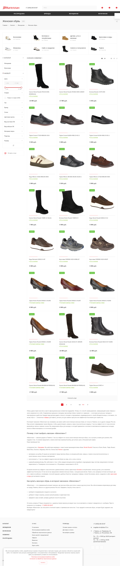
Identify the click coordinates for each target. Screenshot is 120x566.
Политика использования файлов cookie (43, 557)
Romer (60, 449)
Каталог (6, 523)
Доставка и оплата (68, 530)
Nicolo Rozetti (88, 447)
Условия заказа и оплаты (70, 527)
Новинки (6, 534)
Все (83, 404)
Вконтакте (93, 547)
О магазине (35, 527)
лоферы (46, 417)
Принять (43, 562)
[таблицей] (117, 58)
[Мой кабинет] (116, 2)
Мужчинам (7, 531)
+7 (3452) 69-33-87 (32, 8)
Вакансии (35, 540)
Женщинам (7, 527)
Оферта (34, 537)
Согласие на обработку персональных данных (43, 558)
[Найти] (94, 7)
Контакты (34, 543)
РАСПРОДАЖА (7, 538)
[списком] (114, 58)
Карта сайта (35, 545)
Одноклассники (102, 547)
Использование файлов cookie (41, 530)
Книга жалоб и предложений (40, 535)
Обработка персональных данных (42, 532)
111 (80, 404)
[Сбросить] (13, 145)
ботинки (79, 469)
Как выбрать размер (68, 532)
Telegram (97, 547)
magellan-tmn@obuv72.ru (100, 527)
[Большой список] (105, 58)
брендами (41, 447)
